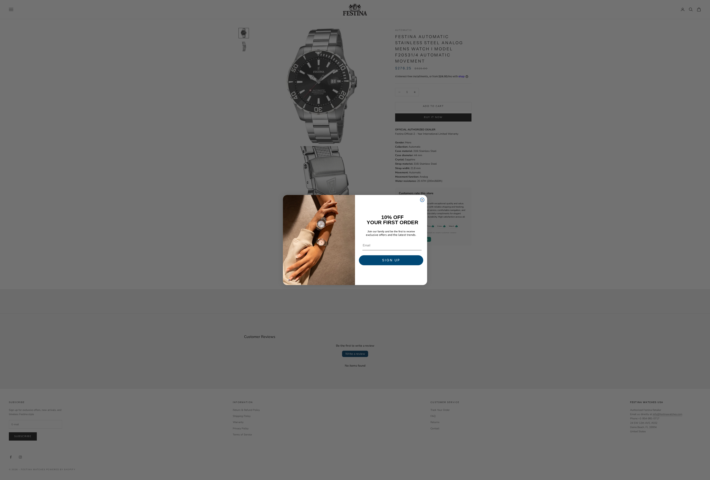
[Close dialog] (422, 200)
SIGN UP (391, 260)
